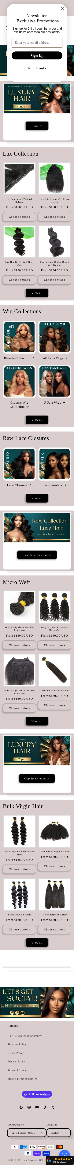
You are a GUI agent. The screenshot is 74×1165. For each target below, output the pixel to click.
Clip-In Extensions (37, 778)
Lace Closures (17, 485)
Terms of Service (18, 1070)
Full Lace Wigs (52, 358)
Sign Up (37, 55)
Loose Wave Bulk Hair (19, 914)
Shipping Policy (17, 1044)
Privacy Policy (16, 1061)
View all (37, 292)
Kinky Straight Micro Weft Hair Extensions (19, 692)
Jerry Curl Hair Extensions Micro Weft (54, 629)
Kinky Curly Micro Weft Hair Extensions (19, 629)
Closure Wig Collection (19, 405)
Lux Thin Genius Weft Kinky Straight (54, 200)
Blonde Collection (17, 358)
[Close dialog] (62, 8)
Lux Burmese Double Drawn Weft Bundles (54, 263)
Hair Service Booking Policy (25, 1036)
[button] (64, 1155)
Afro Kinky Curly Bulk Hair (54, 851)
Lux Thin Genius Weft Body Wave (19, 263)
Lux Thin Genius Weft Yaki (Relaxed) (19, 200)
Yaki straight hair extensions (54, 690)
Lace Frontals (52, 485)
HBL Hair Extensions (28, 1160)
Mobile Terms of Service (22, 1078)
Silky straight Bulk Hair (55, 914)
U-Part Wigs (52, 402)
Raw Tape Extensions (37, 554)
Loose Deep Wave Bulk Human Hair (19, 853)
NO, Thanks (37, 68)
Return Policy (16, 1053)
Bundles (37, 125)
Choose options (19, 216)
